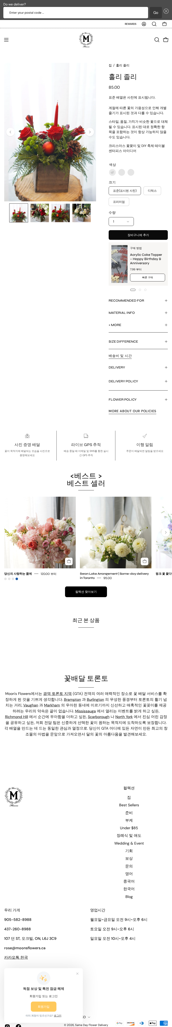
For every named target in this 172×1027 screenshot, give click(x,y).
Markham (52, 705)
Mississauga (85, 711)
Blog (129, 896)
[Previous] (10, 132)
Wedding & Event (129, 843)
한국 (16, 957)
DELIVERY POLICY (123, 381)
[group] (86, 538)
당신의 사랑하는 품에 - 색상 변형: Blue (17, 579)
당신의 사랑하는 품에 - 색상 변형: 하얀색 (9, 579)
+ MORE (115, 325)
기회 (129, 851)
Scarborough (98, 716)
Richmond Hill (16, 716)
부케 (129, 820)
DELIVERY (117, 367)
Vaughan (30, 705)
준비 (129, 813)
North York (124, 716)
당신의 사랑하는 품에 (18, 573)
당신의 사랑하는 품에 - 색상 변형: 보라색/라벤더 (13, 579)
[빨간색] (121, 172)
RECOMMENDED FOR (126, 300)
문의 (129, 866)
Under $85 (129, 828)
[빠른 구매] (69, 561)
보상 (129, 858)
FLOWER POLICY (123, 399)
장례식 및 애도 (129, 835)
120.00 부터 (48, 574)
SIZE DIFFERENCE (123, 341)
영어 (129, 873)
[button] (165, 12)
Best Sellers (129, 805)
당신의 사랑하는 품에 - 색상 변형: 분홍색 (5, 579)
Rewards (130, 24)
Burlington (95, 699)
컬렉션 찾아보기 (86, 592)
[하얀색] (112, 172)
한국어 (129, 889)
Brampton (72, 699)
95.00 (107, 578)
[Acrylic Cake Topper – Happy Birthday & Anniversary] (119, 264)
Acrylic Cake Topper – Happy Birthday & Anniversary (146, 258)
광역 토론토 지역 (57, 693)
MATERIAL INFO (122, 313)
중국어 (129, 881)
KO (84, 1017)
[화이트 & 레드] (131, 172)
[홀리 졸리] (18, 212)
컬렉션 (129, 788)
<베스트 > (86, 479)
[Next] (90, 132)
